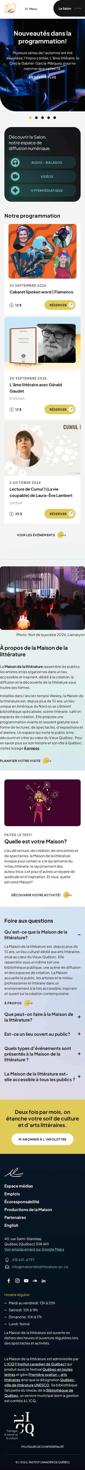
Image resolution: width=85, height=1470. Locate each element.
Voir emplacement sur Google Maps (34, 1249)
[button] (30, 117)
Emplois (12, 1194)
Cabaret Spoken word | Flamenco (41, 291)
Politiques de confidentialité (42, 1446)
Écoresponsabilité (21, 1201)
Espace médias (18, 1186)
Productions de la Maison (28, 1209)
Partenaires (15, 1217)
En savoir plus (42, 77)
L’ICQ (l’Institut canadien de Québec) (35, 1364)
